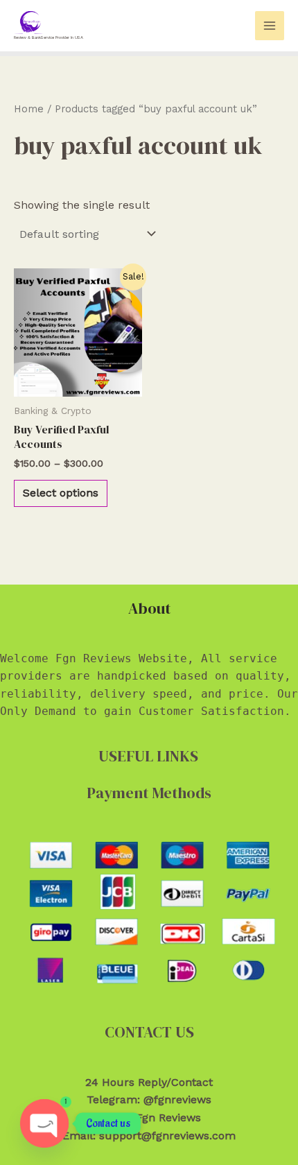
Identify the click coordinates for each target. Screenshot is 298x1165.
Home (29, 109)
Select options (60, 492)
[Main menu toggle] (269, 25)
